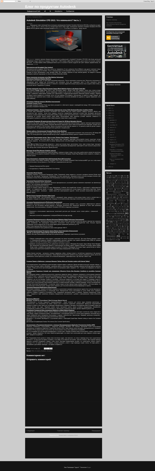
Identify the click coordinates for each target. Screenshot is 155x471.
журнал (118, 182)
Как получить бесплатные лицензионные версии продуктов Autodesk (116, 24)
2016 (110, 110)
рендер (111, 200)
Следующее (31, 430)
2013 (32, 351)
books (127, 215)
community (108, 218)
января (112, 163)
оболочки (125, 191)
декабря (112, 120)
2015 (110, 113)
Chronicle (117, 216)
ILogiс (107, 225)
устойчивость (116, 204)
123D (107, 176)
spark (107, 238)
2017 (110, 108)
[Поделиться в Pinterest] (51, 348)
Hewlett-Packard (112, 223)
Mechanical (123, 228)
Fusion (126, 222)
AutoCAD (111, 213)
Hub (119, 223)
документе (61, 28)
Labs (125, 226)
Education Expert (123, 218)
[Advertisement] (63, 414)
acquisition (122, 208)
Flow (114, 222)
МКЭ (124, 186)
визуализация (121, 180)
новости (111, 189)
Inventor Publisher (113, 226)
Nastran (120, 231)
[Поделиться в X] (48, 348)
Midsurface (123, 229)
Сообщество (70, 11)
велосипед (125, 179)
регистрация (125, 198)
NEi (126, 231)
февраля (113, 142)
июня (111, 132)
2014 (110, 115)
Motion (114, 231)
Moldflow (108, 231)
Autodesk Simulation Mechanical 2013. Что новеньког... (116, 155)
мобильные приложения (113, 188)
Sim (123, 234)
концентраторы (117, 185)
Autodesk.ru (58, 11)
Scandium (117, 232)
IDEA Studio (124, 223)
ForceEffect (120, 221)
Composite (115, 218)
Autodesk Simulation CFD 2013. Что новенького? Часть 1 (117, 146)
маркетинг (117, 186)
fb (50, 11)
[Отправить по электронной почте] (45, 348)
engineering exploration (114, 220)
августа (112, 127)
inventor (126, 225)
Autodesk (43, 351)
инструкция (109, 183)
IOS (120, 226)
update (108, 239)
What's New (115, 239)
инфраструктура (118, 183)
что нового (37, 351)
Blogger (89, 467)
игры (125, 182)
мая (111, 134)
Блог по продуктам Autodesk (50, 7)
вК (45, 11)
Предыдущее (96, 430)
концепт (125, 185)
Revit (112, 232)
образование (117, 192)
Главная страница (63, 430)
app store (120, 211)
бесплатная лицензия (111, 179)
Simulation (49, 351)
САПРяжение (121, 200)
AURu (126, 211)
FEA (123, 220)
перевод (108, 195)
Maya (115, 228)
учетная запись (118, 206)
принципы (125, 197)
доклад (112, 182)
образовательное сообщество (115, 194)
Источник (29, 23)
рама (119, 198)
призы (118, 197)
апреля (112, 137)
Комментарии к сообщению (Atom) (68, 435)
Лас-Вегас (109, 186)
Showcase (113, 234)
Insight (120, 225)
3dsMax (125, 177)
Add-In (117, 209)
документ (32, 59)
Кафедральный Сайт (33, 11)
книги (125, 183)
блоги (119, 179)
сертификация (109, 201)
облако (118, 189)
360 (112, 177)
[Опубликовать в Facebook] (50, 348)
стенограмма (110, 203)
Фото (125, 206)
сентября (113, 125)
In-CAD (113, 225)
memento (108, 229)
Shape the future (124, 232)
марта (112, 139)
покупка (114, 195)
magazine (108, 228)
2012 (110, 166)
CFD (110, 216)
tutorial (124, 238)
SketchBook (123, 236)
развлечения (112, 198)
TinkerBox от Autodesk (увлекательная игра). (117, 150)
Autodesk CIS (120, 215)
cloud (124, 216)
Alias (107, 211)
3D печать (117, 177)
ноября (112, 122)
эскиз (116, 208)
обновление (118, 191)
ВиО (127, 180)
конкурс (108, 185)
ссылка (35, 64)
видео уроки (111, 180)
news (107, 232)
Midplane (115, 229)
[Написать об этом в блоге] (46, 348)
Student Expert (116, 238)
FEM (108, 222)
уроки (118, 203)
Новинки (126, 188)
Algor (123, 209)
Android (113, 211)
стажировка (122, 201)
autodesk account (110, 215)
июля (111, 130)
